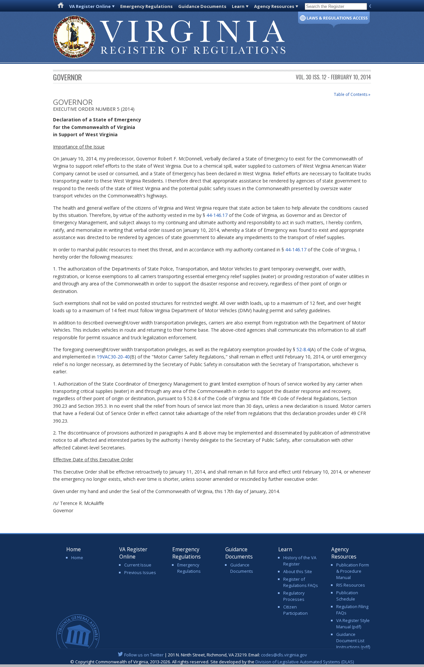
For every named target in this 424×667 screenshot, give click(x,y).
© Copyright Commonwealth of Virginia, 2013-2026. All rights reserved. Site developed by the (212, 662)
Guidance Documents (202, 6)
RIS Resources (350, 585)
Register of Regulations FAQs (300, 582)
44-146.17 (217, 215)
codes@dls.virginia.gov (284, 655)
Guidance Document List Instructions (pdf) (353, 640)
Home (77, 558)
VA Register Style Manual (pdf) (353, 623)
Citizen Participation (295, 610)
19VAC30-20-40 (113, 357)
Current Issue (137, 565)
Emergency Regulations (146, 6)
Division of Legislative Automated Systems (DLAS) (304, 662)
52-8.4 (303, 349)
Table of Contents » (352, 94)
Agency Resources (274, 6)
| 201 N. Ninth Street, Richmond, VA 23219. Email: (215, 655)
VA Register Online (90, 6)
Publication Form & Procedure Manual (352, 571)
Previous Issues (140, 572)
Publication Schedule (347, 596)
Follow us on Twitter (144, 655)
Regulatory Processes (293, 596)
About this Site (297, 571)
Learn (238, 6)
